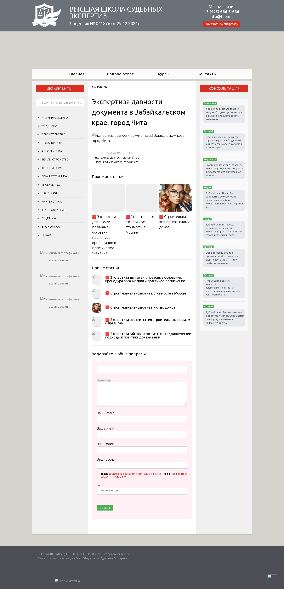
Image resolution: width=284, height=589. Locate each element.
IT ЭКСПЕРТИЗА (52, 142)
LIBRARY (47, 235)
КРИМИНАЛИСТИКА (55, 117)
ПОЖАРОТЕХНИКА (54, 176)
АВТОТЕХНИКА (52, 151)
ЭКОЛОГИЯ (49, 193)
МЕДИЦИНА (49, 125)
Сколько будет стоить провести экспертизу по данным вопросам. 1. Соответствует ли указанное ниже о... (225, 170)
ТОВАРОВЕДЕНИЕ (53, 209)
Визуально (101, 380)
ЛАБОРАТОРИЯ (52, 168)
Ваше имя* (106, 428)
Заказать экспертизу (221, 24)
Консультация (224, 88)
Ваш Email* (105, 413)
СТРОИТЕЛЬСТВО (53, 134)
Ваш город (105, 459)
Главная (76, 74)
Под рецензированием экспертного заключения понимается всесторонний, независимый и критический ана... (223, 287)
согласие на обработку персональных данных (135, 474)
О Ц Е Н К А (49, 218)
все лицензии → (60, 260)
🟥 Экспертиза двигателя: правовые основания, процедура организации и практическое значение (104, 235)
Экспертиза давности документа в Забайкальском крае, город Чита (116, 160)
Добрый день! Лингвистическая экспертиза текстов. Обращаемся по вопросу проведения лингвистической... (225, 317)
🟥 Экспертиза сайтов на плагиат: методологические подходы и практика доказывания (148, 335)
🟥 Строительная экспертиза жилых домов (174, 222)
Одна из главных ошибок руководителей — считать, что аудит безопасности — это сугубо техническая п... (223, 257)
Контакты (207, 74)
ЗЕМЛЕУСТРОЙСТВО (55, 159)
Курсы (164, 74)
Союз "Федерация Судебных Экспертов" (102, 558)
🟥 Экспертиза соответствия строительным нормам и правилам (147, 321)
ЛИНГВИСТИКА (52, 201)
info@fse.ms (222, 16)
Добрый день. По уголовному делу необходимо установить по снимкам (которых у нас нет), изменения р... (224, 114)
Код (108, 380)
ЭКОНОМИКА (51, 226)
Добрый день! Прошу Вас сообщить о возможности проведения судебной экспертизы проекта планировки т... (224, 200)
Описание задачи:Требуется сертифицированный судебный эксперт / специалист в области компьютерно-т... (224, 142)
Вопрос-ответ (120, 74)
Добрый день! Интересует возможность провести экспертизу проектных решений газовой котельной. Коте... (224, 229)
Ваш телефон (108, 444)
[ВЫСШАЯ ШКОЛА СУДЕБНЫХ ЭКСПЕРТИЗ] (46, 26)
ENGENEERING (51, 184)
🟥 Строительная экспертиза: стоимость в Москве (140, 224)
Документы (60, 88)
